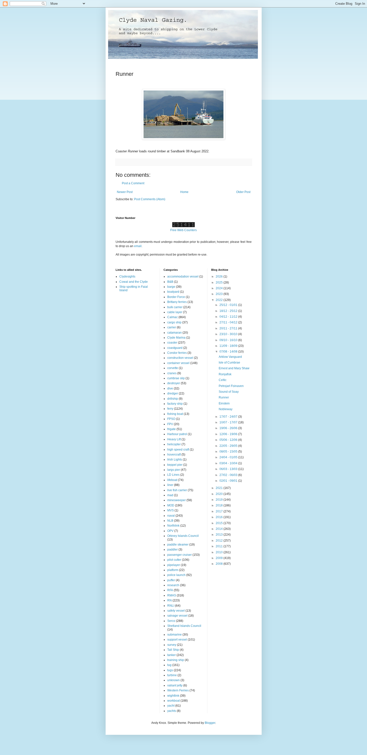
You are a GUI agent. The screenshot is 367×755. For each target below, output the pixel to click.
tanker (171, 655)
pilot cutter (174, 560)
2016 (219, 517)
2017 (219, 511)
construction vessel (180, 358)
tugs (170, 670)
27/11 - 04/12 (228, 322)
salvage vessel (177, 615)
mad (170, 495)
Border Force (176, 297)
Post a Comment (133, 183)
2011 (219, 546)
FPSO (171, 419)
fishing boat (175, 414)
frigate (171, 429)
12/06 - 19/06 (228, 434)
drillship (172, 398)
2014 (219, 529)
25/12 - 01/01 (228, 305)
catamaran (174, 332)
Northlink (173, 525)
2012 (219, 540)
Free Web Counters (183, 230)
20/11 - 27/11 (228, 328)
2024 (219, 288)
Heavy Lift (174, 439)
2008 (219, 564)
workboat (173, 700)
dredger (172, 393)
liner (170, 485)
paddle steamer (177, 544)
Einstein (224, 403)
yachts (171, 711)
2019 (219, 499)
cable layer (174, 312)
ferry (170, 408)
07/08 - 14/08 (228, 351)
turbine (172, 675)
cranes (172, 373)
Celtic (222, 380)
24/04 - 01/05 (228, 457)
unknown (173, 680)
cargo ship (174, 322)
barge (171, 286)
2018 (219, 505)
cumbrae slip (176, 378)
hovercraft (174, 454)
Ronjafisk (225, 374)
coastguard (175, 348)
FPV (170, 424)
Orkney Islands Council (183, 536)
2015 (219, 523)
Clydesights (127, 276)
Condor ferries (177, 353)
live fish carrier (177, 490)
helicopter (174, 444)
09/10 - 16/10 (228, 340)
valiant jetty (175, 685)
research (173, 585)
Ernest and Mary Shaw (234, 368)
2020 (219, 494)
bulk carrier (175, 307)
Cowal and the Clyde (133, 281)
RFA (170, 590)
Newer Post (125, 192)
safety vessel (176, 610)
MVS (170, 510)
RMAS (171, 595)
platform (172, 570)
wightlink (173, 695)
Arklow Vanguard (230, 357)
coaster (172, 342)
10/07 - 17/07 (228, 422)
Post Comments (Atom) (149, 199)
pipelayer (173, 565)
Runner (224, 397)
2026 (219, 276)
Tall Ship (173, 650)
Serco (171, 621)
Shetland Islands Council (184, 626)
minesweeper (176, 500)
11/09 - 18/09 (228, 346)
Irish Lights (174, 459)
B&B (170, 281)
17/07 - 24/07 (228, 416)
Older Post (243, 192)
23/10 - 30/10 (228, 334)
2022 (219, 300)
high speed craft (178, 449)
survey (171, 645)
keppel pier (175, 465)
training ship (175, 660)
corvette (172, 368)
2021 (219, 488)
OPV (170, 531)
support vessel (177, 639)
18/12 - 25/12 (228, 311)
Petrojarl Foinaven (231, 386)
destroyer (173, 383)
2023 (219, 294)
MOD (170, 505)
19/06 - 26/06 (228, 428)
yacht (171, 705)
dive (170, 388)
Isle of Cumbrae (229, 362)
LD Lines (173, 474)
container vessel (178, 363)
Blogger (210, 723)
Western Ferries (178, 690)
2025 (219, 282)
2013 (219, 534)
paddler (172, 549)
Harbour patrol (177, 434)
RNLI (170, 605)
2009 (219, 558)
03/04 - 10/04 (228, 463)
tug (169, 665)
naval (171, 515)
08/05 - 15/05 (228, 451)
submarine (174, 634)
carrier (171, 327)
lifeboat (172, 480)
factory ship (175, 403)
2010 (219, 552)
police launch (176, 575)
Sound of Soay (229, 391)
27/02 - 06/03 (228, 475)
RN (169, 600)
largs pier (173, 470)
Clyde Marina (176, 337)
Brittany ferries (177, 302)
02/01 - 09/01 (228, 480)
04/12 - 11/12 (228, 316)
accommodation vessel (182, 276)
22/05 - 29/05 (228, 446)
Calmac (172, 317)
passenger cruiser (179, 555)
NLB (170, 520)
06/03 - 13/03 (228, 469)
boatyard (173, 291)
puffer (171, 580)
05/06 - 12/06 (228, 440)
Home (184, 192)
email (138, 246)
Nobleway (225, 409)
